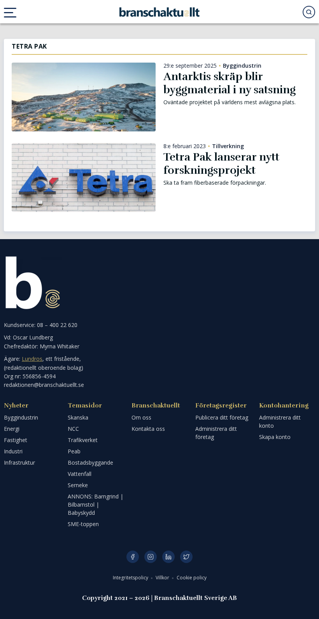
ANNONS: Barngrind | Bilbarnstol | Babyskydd (95, 504)
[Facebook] (132, 557)
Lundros (32, 358)
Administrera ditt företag (216, 433)
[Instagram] (150, 557)
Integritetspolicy (131, 577)
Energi (11, 428)
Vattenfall (79, 473)
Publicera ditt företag (221, 417)
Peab (74, 451)
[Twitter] (186, 557)
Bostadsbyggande (90, 462)
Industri (13, 451)
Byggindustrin (242, 66)
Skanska (78, 417)
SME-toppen (83, 524)
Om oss (141, 417)
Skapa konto (275, 437)
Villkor (163, 577)
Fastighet (15, 440)
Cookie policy (192, 577)
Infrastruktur (19, 462)
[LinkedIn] (168, 557)
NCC (73, 428)
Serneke (78, 485)
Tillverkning (228, 146)
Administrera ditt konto (280, 421)
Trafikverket (83, 440)
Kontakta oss (148, 428)
